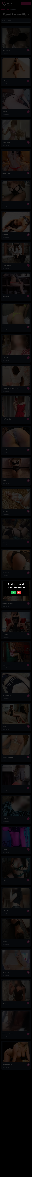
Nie (19, 592)
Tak (13, 592)
